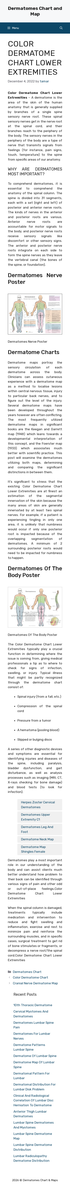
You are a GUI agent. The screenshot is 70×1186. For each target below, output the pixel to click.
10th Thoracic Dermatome (32, 1005)
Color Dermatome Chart (30, 977)
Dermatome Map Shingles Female (33, 849)
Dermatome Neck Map (37, 839)
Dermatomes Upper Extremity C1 (35, 817)
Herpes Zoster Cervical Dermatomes (38, 804)
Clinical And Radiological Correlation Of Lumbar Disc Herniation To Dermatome (33, 1100)
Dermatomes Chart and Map (35, 11)
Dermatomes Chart (27, 972)
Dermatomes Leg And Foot (37, 829)
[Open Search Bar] (61, 28)
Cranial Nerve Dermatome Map (35, 983)
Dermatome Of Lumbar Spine (35, 1056)
